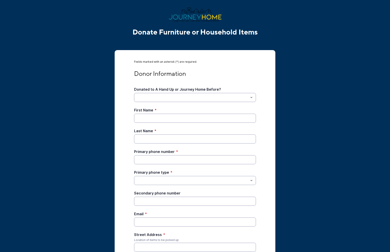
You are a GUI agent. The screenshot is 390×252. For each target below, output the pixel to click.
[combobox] (195, 97)
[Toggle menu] (251, 97)
